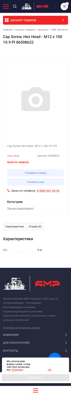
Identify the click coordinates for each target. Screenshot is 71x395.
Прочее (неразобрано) (20, 208)
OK (49, 370)
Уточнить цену (35, 181)
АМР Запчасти (59, 30)
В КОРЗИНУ (35, 377)
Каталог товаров (25, 30)
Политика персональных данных (21, 327)
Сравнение (49, 52)
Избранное (14, 52)
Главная (7, 30)
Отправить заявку (35, 172)
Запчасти (43, 30)
